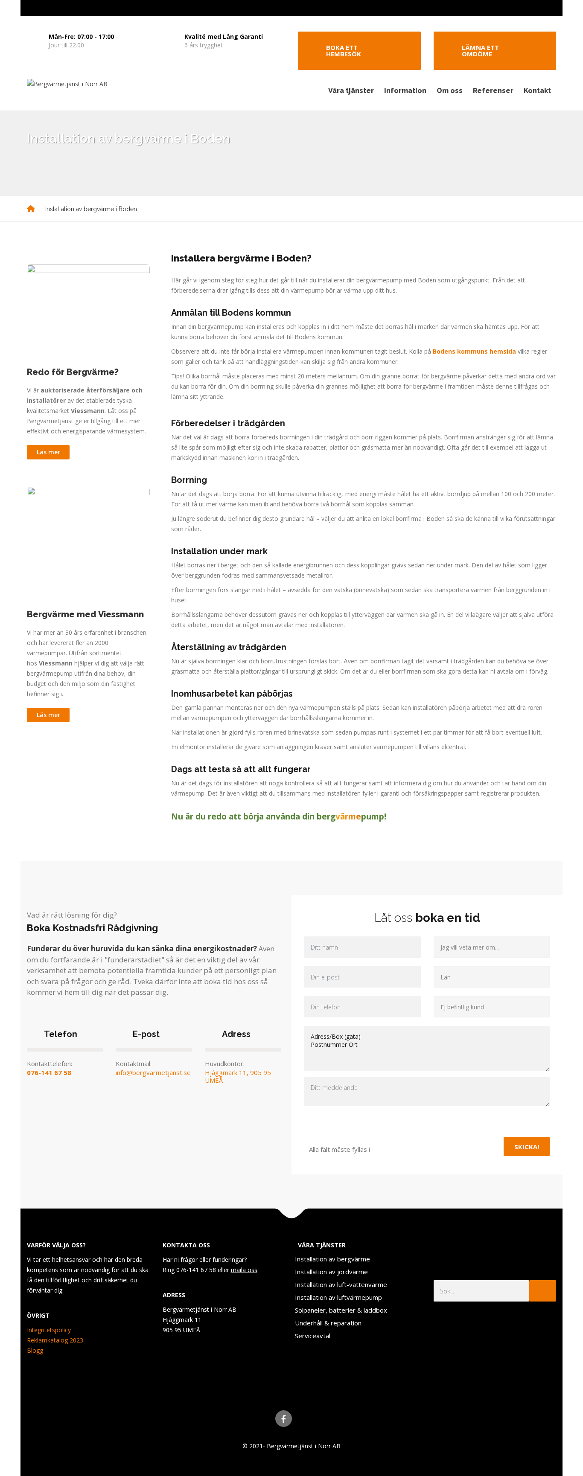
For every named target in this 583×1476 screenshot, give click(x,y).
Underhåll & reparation (328, 1323)
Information (405, 91)
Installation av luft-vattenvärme (341, 1284)
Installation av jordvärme (331, 1271)
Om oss (450, 91)
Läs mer (48, 452)
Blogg (35, 1350)
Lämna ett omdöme (480, 50)
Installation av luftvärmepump (338, 1297)
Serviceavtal (312, 1335)
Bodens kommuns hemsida (474, 351)
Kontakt (537, 91)
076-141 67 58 (49, 1072)
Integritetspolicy (49, 1330)
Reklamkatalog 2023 (55, 1340)
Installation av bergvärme (332, 1259)
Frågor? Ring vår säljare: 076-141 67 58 (504, 8)
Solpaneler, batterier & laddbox (341, 1310)
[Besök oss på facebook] (283, 1418)
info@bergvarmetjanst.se (153, 1072)
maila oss (244, 1270)
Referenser (493, 91)
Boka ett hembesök (343, 50)
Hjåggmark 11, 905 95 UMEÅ (238, 1076)
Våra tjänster (351, 91)
